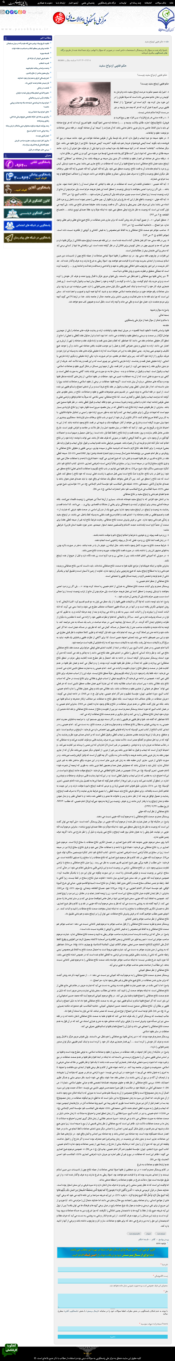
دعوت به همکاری (44, 3)
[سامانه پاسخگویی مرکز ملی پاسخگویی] (10, 1358)
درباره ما (87, 1353)
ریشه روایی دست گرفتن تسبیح (38, 131)
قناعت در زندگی (43, 88)
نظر (166, 1291)
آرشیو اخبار (73, 3)
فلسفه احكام (144, 1239)
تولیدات (122, 3)
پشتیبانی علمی (88, 3)
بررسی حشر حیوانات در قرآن (39, 149)
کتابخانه (148, 3)
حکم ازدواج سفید (134, 1233)
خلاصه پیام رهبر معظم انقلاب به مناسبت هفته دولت (30, 48)
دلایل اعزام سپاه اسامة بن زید (38, 112)
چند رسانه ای (135, 3)
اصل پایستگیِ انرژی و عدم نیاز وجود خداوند (33, 78)
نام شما (164, 1265)
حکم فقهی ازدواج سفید (112, 65)
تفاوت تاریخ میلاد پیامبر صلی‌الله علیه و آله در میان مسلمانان (27, 43)
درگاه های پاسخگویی (107, 3)
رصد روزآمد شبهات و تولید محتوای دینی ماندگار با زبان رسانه (27, 126)
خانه (171, 3)
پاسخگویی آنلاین (71, 1311)
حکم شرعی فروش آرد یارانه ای (38, 58)
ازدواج (149, 1233)
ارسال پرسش (92, 1311)
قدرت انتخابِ (44, 63)
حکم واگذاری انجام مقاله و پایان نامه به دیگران (32, 93)
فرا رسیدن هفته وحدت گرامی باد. (37, 83)
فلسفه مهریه (44, 53)
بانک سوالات (160, 3)
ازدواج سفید (161, 1233)
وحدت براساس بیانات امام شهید (37, 68)
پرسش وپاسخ (164, 1239)
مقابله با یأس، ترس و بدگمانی (39, 98)
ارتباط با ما (60, 3)
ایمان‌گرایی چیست (42, 135)
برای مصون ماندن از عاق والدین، (37, 73)
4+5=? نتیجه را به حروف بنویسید (153, 1324)
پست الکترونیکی (160, 1276)
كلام (154, 1239)
